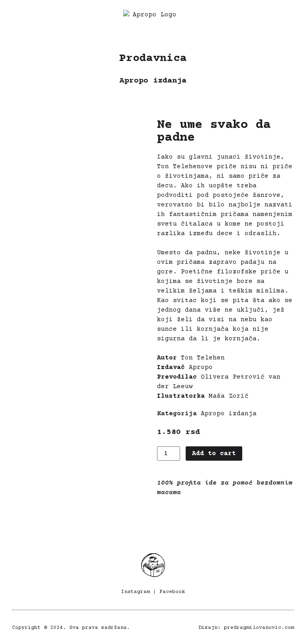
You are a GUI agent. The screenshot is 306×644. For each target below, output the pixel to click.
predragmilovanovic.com (259, 627)
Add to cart (214, 453)
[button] (15, 19)
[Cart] (293, 19)
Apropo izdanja (153, 80)
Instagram (135, 592)
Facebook (172, 592)
